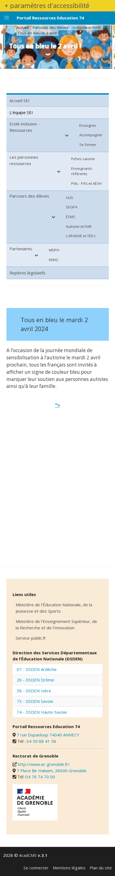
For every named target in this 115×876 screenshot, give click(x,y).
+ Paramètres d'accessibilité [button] (46, 5)
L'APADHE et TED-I (80, 235)
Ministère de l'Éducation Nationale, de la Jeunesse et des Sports (54, 608)
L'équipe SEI (21, 112)
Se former (87, 144)
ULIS (69, 197)
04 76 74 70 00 (40, 776)
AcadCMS (33, 855)
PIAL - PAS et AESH (86, 183)
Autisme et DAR (86, 27)
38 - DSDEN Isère (34, 690)
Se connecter (36, 867)
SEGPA (71, 207)
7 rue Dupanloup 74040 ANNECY (48, 735)
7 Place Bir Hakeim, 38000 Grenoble (52, 770)
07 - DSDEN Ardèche (37, 669)
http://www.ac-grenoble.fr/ (44, 764)
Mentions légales (69, 867)
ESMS (70, 216)
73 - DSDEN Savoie (35, 701)
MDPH (54, 250)
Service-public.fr (31, 638)
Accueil (22, 27)
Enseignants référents (81, 171)
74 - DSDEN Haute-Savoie (42, 712)
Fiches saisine (83, 158)
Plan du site (101, 867)
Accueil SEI (19, 100)
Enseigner (87, 125)
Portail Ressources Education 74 (50, 18)
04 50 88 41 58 (41, 741)
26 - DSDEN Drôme (35, 680)
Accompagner (90, 134)
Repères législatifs (27, 273)
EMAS (53, 259)
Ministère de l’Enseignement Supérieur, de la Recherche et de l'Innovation (56, 624)
